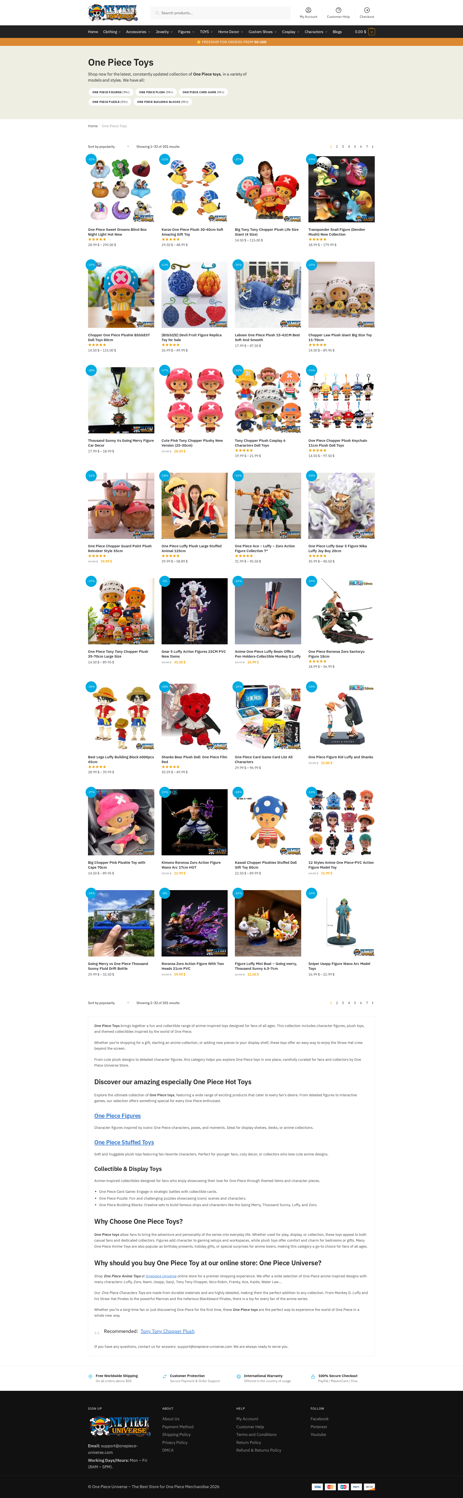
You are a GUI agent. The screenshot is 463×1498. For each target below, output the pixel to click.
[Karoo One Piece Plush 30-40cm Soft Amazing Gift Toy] (195, 189)
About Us (170, 1418)
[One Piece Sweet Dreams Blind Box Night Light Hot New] (121, 189)
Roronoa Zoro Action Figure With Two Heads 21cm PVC (193, 966)
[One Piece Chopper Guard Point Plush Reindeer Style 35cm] (121, 506)
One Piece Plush (156, 92)
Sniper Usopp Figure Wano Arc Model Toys (339, 966)
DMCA (168, 1450)
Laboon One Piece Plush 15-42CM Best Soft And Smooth (267, 337)
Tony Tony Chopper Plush (168, 1331)
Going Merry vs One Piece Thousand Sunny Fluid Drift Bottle (118, 966)
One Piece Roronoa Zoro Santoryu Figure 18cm (336, 654)
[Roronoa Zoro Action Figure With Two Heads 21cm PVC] (195, 923)
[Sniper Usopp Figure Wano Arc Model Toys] (341, 923)
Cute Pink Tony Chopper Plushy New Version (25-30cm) (192, 443)
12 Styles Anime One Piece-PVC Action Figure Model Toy (341, 865)
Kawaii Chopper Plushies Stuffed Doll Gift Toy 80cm (266, 865)
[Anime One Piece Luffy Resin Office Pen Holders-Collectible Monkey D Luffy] (268, 611)
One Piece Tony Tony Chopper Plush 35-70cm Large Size (118, 654)
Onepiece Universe (161, 1276)
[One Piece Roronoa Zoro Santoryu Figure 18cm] (341, 611)
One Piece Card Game (203, 92)
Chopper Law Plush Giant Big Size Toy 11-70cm (340, 337)
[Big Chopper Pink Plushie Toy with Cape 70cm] (121, 822)
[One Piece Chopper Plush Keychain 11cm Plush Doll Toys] (341, 400)
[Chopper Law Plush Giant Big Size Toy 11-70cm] (341, 295)
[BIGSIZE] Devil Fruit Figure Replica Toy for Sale (192, 337)
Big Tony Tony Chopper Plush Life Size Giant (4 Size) (267, 232)
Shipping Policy (176, 1434)
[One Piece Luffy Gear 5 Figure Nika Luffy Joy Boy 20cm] (341, 506)
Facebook (320, 1418)
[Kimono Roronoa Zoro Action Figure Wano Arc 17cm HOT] (195, 822)
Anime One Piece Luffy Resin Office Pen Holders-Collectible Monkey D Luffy (268, 654)
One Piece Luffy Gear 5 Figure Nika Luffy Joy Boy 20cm (337, 548)
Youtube (318, 1434)
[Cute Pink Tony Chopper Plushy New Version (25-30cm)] (195, 400)
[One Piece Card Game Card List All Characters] (268, 717)
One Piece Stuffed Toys (124, 1142)
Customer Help (338, 16)
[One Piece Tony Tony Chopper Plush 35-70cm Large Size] (121, 611)
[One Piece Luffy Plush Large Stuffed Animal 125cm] (195, 506)
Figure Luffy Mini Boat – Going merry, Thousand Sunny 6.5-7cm (266, 966)
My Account (308, 16)
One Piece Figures (111, 92)
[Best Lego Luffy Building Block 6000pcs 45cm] (121, 717)
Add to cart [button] (194, 677)
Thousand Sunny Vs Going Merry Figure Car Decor (121, 443)
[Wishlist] (147, 163)
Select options (121, 255)
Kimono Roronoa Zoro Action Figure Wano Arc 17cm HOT (191, 865)
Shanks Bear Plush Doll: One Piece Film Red (194, 759)
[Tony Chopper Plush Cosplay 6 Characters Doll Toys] (268, 400)
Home (93, 126)
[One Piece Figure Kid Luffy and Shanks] (341, 717)
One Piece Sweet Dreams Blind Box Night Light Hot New (117, 232)
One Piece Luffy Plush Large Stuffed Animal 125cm (192, 548)
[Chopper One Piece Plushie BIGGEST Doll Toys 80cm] (121, 295)
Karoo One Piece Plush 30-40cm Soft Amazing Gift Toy (192, 232)
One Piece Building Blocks (162, 102)
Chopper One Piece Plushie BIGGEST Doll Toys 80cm (119, 337)
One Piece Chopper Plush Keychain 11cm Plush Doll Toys (337, 443)
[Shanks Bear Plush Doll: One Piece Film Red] (195, 717)
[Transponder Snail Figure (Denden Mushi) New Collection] (341, 189)
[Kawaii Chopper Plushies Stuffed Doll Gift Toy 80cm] (268, 822)
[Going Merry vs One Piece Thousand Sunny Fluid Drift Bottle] (121, 923)
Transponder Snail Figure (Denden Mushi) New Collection (336, 232)
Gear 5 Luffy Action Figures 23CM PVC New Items (194, 654)
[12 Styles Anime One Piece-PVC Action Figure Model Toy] (341, 822)
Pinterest (319, 1426)
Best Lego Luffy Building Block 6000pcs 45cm (121, 759)
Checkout (367, 16)
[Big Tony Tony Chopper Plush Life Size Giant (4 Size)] (268, 189)
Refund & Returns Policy (258, 1450)
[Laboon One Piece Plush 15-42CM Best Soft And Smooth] (268, 295)
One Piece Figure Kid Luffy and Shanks (340, 757)
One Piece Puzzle (110, 102)
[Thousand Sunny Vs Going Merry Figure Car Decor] (121, 400)
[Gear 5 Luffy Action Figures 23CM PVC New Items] (195, 611)
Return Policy (248, 1442)
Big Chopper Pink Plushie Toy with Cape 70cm (116, 865)
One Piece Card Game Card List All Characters (264, 759)
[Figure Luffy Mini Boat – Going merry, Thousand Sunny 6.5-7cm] (268, 923)
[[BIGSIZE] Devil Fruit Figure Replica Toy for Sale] (195, 295)
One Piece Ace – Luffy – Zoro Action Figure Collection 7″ (265, 548)
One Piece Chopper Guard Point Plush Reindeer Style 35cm (120, 548)
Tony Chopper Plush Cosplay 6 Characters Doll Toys (260, 443)
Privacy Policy (174, 1442)
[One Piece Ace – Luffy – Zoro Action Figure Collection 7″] (268, 506)
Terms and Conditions (256, 1434)
